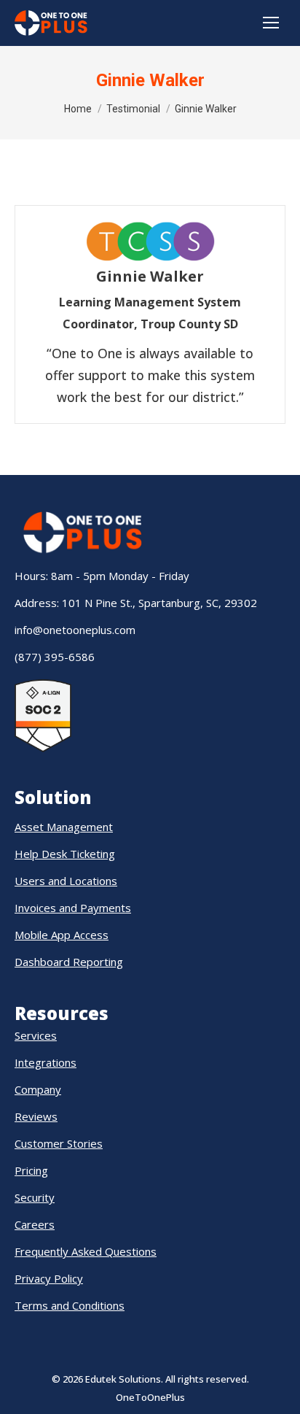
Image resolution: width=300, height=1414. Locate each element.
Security (35, 1197)
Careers (35, 1224)
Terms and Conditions (70, 1305)
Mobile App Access (61, 934)
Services (36, 1035)
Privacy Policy (49, 1278)
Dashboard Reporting (69, 961)
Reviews (36, 1116)
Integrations (45, 1062)
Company (38, 1089)
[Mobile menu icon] (270, 22)
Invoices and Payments (73, 907)
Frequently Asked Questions (86, 1251)
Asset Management (64, 826)
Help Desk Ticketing (65, 853)
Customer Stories (59, 1143)
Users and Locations (66, 880)
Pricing (31, 1170)
